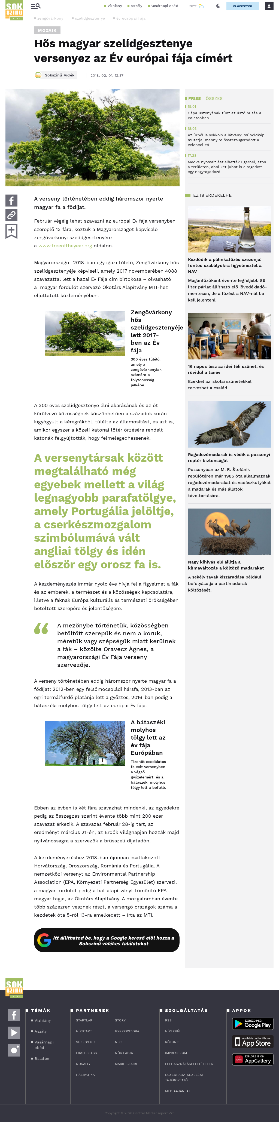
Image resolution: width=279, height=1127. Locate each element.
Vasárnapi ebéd (164, 6)
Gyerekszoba (127, 1031)
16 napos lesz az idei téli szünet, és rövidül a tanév (226, 369)
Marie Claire (126, 1064)
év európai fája (131, 18)
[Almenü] (36, 6)
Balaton (42, 1058)
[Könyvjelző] (11, 231)
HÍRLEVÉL (173, 1031)
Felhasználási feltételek (189, 1064)
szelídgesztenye (90, 18)
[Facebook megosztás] (11, 201)
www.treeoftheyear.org (66, 245)
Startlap (84, 1020)
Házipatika (85, 1075)
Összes (214, 98)
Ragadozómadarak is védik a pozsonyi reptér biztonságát (229, 457)
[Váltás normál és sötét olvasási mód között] (218, 6)
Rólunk (172, 1042)
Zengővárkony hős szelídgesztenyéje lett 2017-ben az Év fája (150, 331)
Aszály (136, 6)
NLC (118, 1042)
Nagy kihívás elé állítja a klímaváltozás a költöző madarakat (226, 565)
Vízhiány (115, 6)
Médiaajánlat (177, 1091)
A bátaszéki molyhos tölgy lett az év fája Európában (148, 737)
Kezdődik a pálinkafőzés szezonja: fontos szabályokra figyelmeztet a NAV (225, 265)
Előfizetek (242, 6)
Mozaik (47, 30)
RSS (168, 1020)
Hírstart (84, 1031)
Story (120, 1020)
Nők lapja (124, 1053)
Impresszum (176, 1053)
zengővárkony (50, 18)
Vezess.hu (85, 1042)
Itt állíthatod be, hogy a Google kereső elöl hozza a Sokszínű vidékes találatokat (113, 940)
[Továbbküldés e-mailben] (11, 215)
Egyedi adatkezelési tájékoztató (184, 1077)
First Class (86, 1053)
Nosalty (83, 1064)
